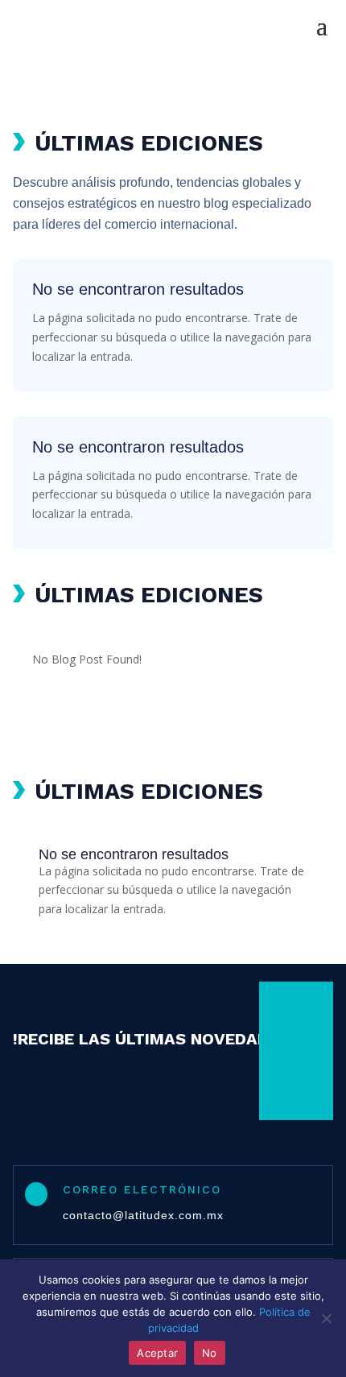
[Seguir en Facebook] (285, 1015)
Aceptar (157, 1352)
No (209, 1352)
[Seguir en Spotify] (285, 1086)
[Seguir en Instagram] (285, 1051)
